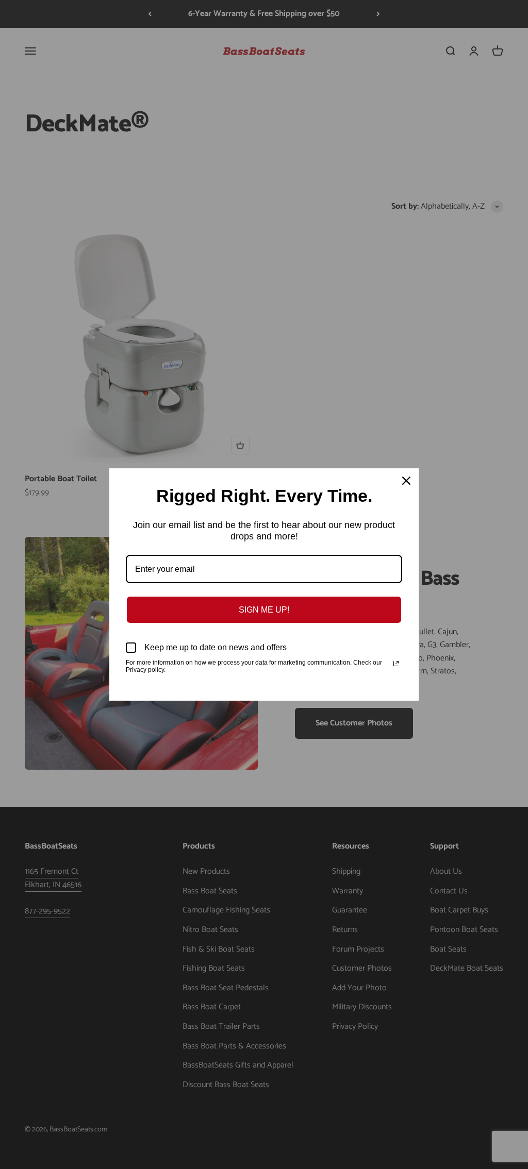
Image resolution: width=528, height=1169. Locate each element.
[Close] (406, 480)
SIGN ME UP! (264, 609)
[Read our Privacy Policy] (396, 663)
